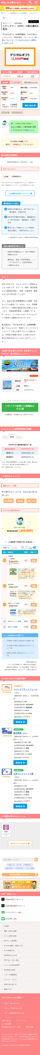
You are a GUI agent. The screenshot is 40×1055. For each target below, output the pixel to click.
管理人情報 (29, 1027)
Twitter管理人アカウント (14, 899)
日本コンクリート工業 (23, 773)
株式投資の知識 (9, 970)
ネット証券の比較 (10, 936)
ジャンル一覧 (5, 113)
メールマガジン (13, 912)
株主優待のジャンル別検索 (19, 13)
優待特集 (13, 945)
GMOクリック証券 (13, 603)
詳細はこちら (29, 130)
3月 (32, 76)
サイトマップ (20, 1020)
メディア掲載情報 (10, 974)
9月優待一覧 (10, 865)
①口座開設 (8, 501)
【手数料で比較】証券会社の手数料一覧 (20, 640)
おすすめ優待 (30, 868)
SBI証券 (10, 556)
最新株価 (19, 722)
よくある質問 (6, 1024)
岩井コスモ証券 (12, 627)
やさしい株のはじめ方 (12, 1003)
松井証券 (26, 491)
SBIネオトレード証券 (14, 621)
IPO (11, 960)
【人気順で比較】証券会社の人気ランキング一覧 (20, 646)
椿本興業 (17, 733)
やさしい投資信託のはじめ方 (14, 1013)
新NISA (10, 955)
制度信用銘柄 (18, 23)
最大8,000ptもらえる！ (31, 82)
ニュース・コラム (10, 979)
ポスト (35, 21)
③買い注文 (31, 501)
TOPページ (4, 13)
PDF (31, 162)
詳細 (33, 560)
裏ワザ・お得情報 (10, 941)
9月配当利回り (9, 868)
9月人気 (19, 865)
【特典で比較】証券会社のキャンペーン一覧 (20, 654)
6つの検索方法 (9, 950)
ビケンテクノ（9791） (28, 40)
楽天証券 (10, 584)
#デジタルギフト (17, 113)
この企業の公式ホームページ (19, 193)
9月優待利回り (28, 865)
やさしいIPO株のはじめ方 (13, 1008)
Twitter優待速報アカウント (15, 906)
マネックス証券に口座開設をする (20, 407)
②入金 (20, 501)
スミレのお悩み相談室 (12, 965)
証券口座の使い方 (10, 984)
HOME (6, 926)
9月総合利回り (20, 868)
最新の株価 (29, 105)
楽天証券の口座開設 (24, 591)
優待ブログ (8, 989)
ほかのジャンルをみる (18, 843)
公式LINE (11, 918)
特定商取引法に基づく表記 (11, 1027)
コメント (5, 276)
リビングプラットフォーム (25, 689)
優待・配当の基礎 (10, 931)
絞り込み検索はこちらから (19, 874)
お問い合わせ (6, 1020)
